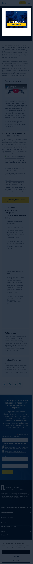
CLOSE (28, 11)
